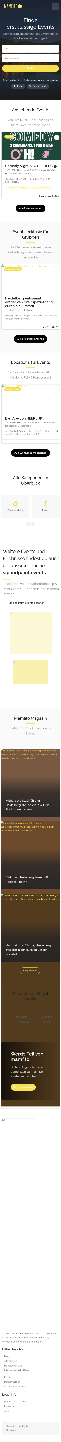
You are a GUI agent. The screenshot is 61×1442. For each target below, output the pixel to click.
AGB (6, 1411)
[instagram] (53, 1428)
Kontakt (8, 1377)
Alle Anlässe (10, 1361)
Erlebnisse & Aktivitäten (16, 1370)
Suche (30, 68)
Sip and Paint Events (15, 1386)
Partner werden (12, 1382)
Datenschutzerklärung (15, 1401)
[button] (30, 58)
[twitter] (39, 1428)
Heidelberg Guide (13, 1365)
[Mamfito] (13, 6)
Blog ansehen (30, 970)
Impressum (10, 1406)
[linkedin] (43, 1428)
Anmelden (48, 6)
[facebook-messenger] (48, 1428)
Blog (6, 1356)
